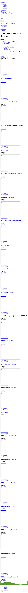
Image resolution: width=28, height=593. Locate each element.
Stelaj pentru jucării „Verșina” (9, 102)
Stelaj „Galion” (5, 150)
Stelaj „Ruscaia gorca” (7, 78)
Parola (2, 18)
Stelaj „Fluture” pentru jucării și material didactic (14, 316)
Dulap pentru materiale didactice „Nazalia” (12, 125)
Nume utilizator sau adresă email (8, 16)
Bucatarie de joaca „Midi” (8, 197)
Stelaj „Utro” (4, 269)
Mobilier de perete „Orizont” (8, 506)
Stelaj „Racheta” (5, 245)
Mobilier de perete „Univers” (8, 553)
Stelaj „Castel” (4, 412)
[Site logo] (3, 2)
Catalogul (6, 51)
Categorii (2, 39)
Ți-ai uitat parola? (4, 23)
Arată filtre (3, 56)
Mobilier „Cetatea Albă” (7, 340)
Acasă (2, 51)
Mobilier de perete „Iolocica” (8, 435)
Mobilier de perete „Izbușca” (8, 387)
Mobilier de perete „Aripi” (8, 483)
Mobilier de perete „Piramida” (9, 530)
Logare (2, 20)
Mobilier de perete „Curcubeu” (9, 459)
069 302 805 (3, 11)
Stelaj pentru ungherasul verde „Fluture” (12, 173)
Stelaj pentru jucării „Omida (8, 364)
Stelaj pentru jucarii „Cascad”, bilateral (11, 220)
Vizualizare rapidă (4, 74)
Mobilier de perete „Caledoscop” (9, 577)
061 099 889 (3, 10)
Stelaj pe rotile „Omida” (7, 292)
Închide (2, 591)
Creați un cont (9, 13)
